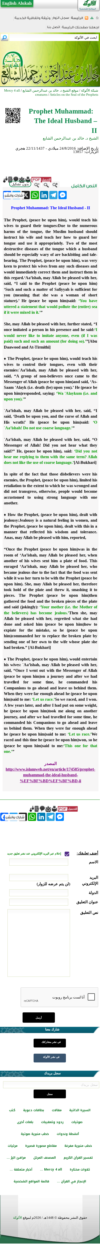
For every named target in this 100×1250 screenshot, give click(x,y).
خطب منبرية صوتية (35, 1134)
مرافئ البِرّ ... (16, 1157)
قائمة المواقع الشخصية (31, 1181)
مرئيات (12, 1146)
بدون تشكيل (20, 184)
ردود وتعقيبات (52, 1122)
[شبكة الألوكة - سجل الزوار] (60, 19)
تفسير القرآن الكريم (78, 1157)
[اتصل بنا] (53, 29)
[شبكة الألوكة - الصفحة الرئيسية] (77, 20)
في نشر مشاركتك (51, 1042)
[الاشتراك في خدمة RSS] (86, 19)
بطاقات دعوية (33, 1110)
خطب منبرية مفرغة (78, 1146)
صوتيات (77, 1122)
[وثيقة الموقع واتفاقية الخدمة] (32, 20)
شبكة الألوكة (89, 90)
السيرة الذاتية (80, 1110)
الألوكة (17, 1218)
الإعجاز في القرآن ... (71, 1181)
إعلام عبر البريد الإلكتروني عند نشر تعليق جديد (34, 853)
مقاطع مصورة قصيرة (41, 1146)
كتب (12, 1110)
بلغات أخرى (25, 1122)
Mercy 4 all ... (51, 1169)
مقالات (57, 1110)
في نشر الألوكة (51, 1056)
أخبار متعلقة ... (21, 1169)
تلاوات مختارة (80, 1169)
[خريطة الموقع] (92, 19)
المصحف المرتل (44, 1157)
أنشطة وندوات (68, 1134)
